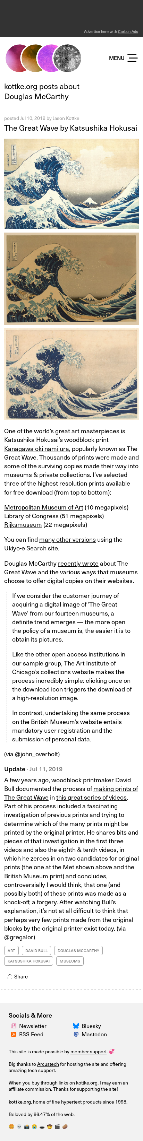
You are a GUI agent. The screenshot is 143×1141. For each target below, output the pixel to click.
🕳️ (42, 1126)
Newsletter (33, 1025)
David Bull (36, 950)
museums (70, 961)
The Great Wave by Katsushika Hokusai (70, 127)
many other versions (67, 539)
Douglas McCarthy (78, 950)
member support (88, 1051)
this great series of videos (91, 797)
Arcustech (48, 1064)
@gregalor (18, 936)
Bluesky (91, 1025)
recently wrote (78, 563)
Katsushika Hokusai (29, 961)
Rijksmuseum (23, 524)
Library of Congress (31, 515)
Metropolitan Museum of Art (43, 507)
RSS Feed (31, 1034)
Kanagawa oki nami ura (36, 448)
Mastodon (94, 1034)
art (11, 950)
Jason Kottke (66, 118)
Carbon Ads (128, 31)
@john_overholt (36, 753)
